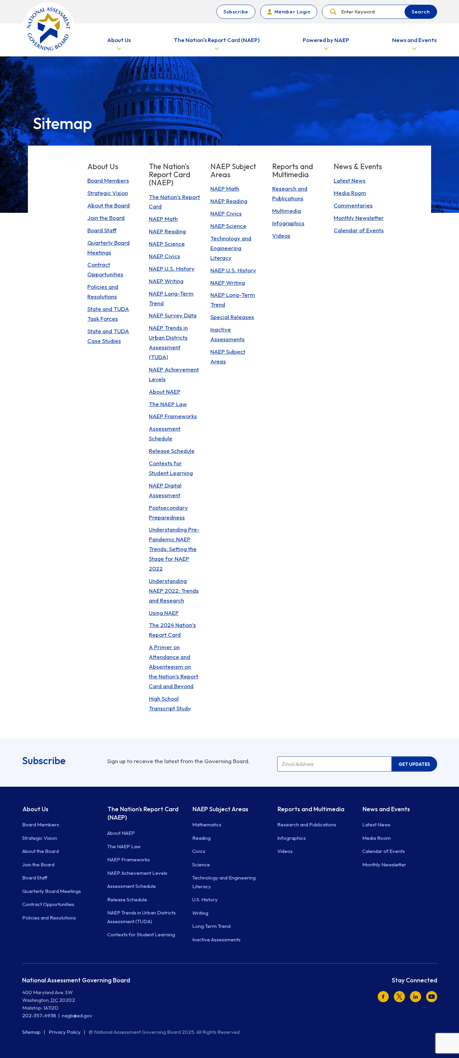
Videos (285, 851)
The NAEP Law (123, 846)
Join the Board (38, 864)
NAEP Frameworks (128, 859)
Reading (201, 838)
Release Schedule (127, 899)
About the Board (40, 851)
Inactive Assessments (216, 939)
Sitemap (32, 1032)
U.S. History (205, 899)
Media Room (376, 838)
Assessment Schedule (131, 886)
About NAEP (121, 833)
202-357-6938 (39, 1015)
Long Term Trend (211, 926)
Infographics (291, 838)
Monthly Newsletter (384, 864)
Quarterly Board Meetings (51, 891)
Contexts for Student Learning (141, 934)
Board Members (40, 824)
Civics (198, 851)
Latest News (376, 824)
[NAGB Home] (48, 28)
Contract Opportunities (48, 904)
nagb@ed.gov (77, 1015)
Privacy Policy (65, 1032)
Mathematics (206, 824)
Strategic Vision (39, 838)
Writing (200, 913)
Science (201, 864)
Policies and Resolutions (49, 917)
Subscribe (235, 11)
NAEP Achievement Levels (137, 873)
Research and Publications (306, 824)
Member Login (292, 11)
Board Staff (34, 877)
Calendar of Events (383, 851)
